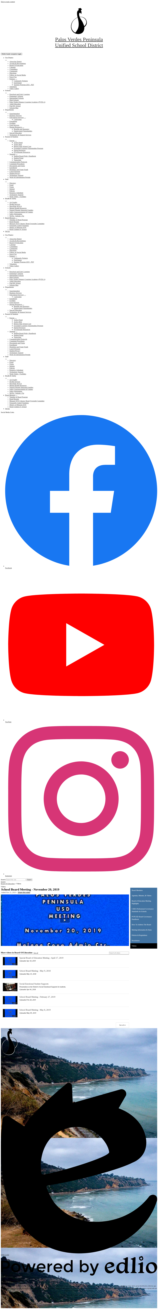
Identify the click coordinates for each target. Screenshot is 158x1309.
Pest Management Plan (79, 1306)
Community (13, 71)
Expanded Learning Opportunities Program (28, 148)
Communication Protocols (18, 162)
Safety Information (15, 214)
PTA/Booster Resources (22, 152)
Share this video (24, 892)
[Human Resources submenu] (23, 127)
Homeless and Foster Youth (18, 170)
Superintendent (14, 114)
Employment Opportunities (23, 131)
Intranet (12, 189)
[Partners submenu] (16, 79)
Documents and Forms (17, 166)
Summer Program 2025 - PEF (24, 85)
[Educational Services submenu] (25, 295)
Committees (13, 69)
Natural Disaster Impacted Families (21, 210)
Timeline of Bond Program (18, 220)
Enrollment (13, 121)
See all (36, 953)
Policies (12, 191)
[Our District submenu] (6, 60)
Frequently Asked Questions (19, 226)
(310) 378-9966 (11, 1065)
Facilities (12, 123)
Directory (12, 183)
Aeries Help (18, 144)
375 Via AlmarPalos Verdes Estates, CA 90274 (12, 1062)
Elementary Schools (16, 96)
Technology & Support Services (20, 135)
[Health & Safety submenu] (6, 378)
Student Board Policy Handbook (25, 156)
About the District (15, 61)
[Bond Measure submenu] (16, 218)
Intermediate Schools (16, 98)
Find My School (15, 106)
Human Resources (15, 127)
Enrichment (18, 83)
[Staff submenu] (6, 181)
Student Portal (18, 158)
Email (11, 185)
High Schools (14, 100)
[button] (65, 920)
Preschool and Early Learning (19, 94)
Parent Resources (19, 150)
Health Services (14, 204)
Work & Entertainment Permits (19, 177)
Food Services (14, 125)
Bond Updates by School (18, 229)
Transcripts (17, 160)
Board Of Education (16, 65)
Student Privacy (14, 173)
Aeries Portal (18, 143)
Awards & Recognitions (17, 63)
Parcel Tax (13, 77)
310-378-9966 (88, 1295)
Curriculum (17, 119)
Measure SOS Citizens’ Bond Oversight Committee (26, 224)
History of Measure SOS (17, 227)
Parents (11, 141)
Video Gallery (14, 89)
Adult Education (15, 104)
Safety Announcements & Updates (21, 212)
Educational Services (16, 117)
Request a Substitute (16, 193)
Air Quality (13, 202)
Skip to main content (8, 2)
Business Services (15, 116)
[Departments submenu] (6, 112)
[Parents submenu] (16, 141)
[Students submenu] (16, 154)
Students (12, 154)
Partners (12, 79)
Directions (12, 73)
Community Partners (21, 81)
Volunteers (13, 87)
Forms (11, 187)
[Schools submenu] (6, 270)
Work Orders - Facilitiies (17, 197)
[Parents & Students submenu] (6, 139)
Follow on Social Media (17, 75)
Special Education (15, 133)
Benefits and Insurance (21, 129)
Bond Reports (14, 222)
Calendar (12, 67)
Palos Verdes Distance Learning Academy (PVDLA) (27, 102)
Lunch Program (14, 171)
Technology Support (16, 175)
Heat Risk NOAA (15, 206)
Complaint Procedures (17, 164)
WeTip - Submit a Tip (16, 216)
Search (3, 880)
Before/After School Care (22, 146)
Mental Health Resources (18, 208)
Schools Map (13, 108)
